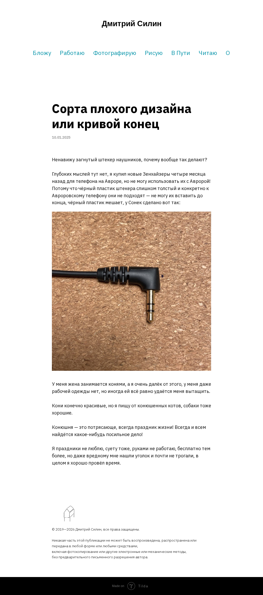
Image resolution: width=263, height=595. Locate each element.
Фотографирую (114, 52)
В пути (180, 52)
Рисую (154, 52)
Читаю (208, 52)
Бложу (42, 52)
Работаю (72, 52)
